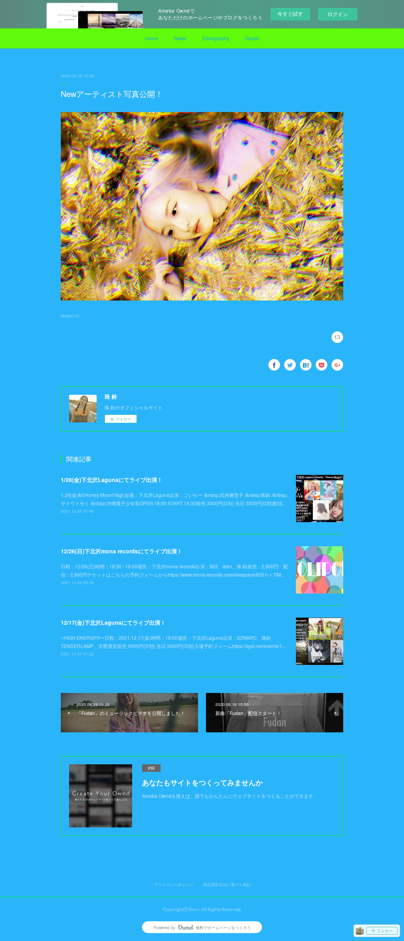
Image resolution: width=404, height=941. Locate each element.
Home (151, 38)
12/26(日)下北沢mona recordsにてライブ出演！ (121, 551)
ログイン (337, 14)
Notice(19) (70, 316)
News (180, 38)
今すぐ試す (290, 13)
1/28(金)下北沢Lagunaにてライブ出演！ (112, 480)
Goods (252, 38)
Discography (215, 38)
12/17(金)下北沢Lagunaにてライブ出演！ (113, 622)
